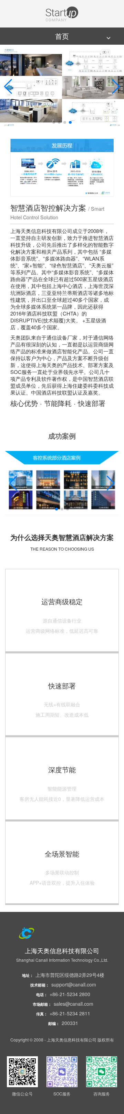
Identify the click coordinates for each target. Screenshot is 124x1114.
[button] (8, 86)
